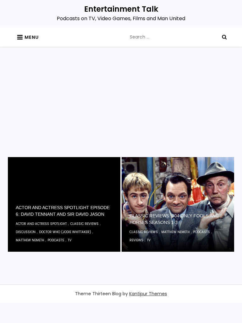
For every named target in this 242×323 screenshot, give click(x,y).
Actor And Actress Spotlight (41, 224)
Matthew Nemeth (30, 240)
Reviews (136, 240)
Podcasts (56, 240)
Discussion (26, 232)
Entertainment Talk (121, 9)
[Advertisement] (121, 110)
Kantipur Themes (148, 294)
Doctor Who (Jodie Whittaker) (65, 232)
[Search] (224, 36)
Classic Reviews (84, 224)
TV (70, 240)
